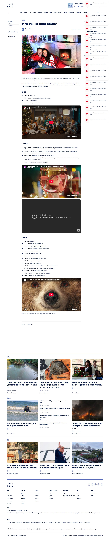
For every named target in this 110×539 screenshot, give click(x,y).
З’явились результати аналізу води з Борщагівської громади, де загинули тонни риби (94, 58)
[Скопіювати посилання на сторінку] (17, 32)
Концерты (11, 25)
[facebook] (92, 488)
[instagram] (99, 488)
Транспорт (9, 504)
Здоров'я (51, 502)
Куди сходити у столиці (69, 499)
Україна (25, 12)
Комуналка (19, 526)
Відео (78, 499)
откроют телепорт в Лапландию (48, 314)
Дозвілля (51, 526)
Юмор (10, 23)
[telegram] (89, 488)
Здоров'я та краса (53, 494)
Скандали (9, 499)
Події (8, 497)
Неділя (36, 504)
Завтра (36, 499)
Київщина (63, 526)
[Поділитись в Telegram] (9, 32)
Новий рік (13, 36)
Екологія (81, 526)
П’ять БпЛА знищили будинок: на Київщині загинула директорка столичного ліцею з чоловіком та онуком (92, 28)
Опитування (93, 497)
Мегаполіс (57, 526)
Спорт (65, 12)
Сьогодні (37, 497)
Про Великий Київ (11, 514)
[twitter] (95, 488)
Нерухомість (10, 502)
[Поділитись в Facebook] (12, 32)
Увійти (96, 6)
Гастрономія (71, 12)
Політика (39, 12)
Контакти (19, 514)
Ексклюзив (78, 12)
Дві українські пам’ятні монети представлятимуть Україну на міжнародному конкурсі (93, 48)
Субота (37, 502)
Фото (78, 497)
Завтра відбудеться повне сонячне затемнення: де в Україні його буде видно (93, 38)
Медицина (51, 497)
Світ (30, 12)
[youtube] (102, 488)
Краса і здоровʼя (58, 12)
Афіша (50, 12)
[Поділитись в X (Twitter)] (14, 32)
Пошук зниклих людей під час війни (39, 526)
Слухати (82, 6)
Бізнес (34, 12)
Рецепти (85, 12)
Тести (92, 499)
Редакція (25, 514)
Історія (9, 507)
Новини (24, 20)
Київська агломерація (72, 526)
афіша (9, 36)
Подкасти (79, 502)
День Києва (87, 526)
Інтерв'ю (46, 12)
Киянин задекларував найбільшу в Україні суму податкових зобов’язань (93, 68)
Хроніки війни (26, 526)
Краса (50, 499)
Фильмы (10, 27)
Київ (21, 12)
